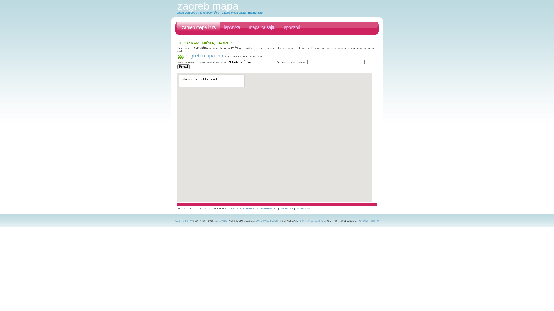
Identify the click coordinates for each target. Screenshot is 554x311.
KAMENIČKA (269, 208)
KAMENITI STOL (249, 208)
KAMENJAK (286, 208)
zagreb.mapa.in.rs (199, 27)
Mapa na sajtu (262, 27)
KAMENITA (231, 208)
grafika (304, 221)
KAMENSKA (302, 208)
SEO (256, 221)
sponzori (292, 27)
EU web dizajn (269, 221)
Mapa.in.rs (221, 221)
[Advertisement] (256, 70)
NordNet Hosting (368, 221)
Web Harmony (183, 221)
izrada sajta (318, 221)
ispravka (232, 27)
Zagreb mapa (207, 6)
